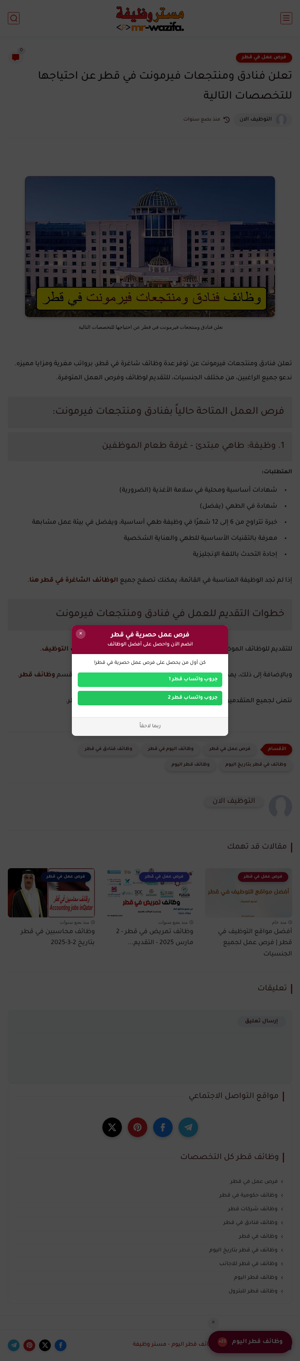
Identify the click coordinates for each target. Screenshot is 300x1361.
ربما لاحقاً (150, 726)
